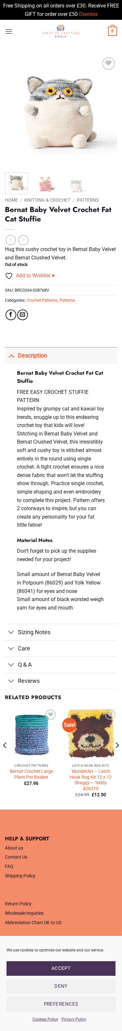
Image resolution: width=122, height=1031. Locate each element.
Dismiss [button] (88, 14)
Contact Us (16, 857)
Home (11, 200)
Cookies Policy (45, 1019)
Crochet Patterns (42, 300)
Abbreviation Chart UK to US (33, 922)
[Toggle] (11, 355)
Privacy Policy (73, 1019)
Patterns (88, 200)
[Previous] (15, 111)
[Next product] (11, 240)
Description (32, 355)
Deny (61, 986)
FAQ (9, 866)
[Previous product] (23, 240)
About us (14, 848)
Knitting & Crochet (47, 200)
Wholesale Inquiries (24, 913)
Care (24, 648)
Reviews (29, 681)
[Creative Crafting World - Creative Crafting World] (60, 31)
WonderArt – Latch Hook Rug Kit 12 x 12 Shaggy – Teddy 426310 (91, 780)
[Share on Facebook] (11, 314)
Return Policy (18, 904)
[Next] (107, 111)
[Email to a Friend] (22, 314)
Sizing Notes (34, 632)
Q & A (25, 664)
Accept (61, 968)
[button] (9, 31)
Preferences (61, 1004)
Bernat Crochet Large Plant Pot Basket (31, 774)
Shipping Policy (20, 876)
